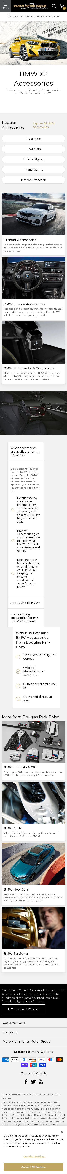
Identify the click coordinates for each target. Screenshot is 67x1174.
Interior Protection (33, 180)
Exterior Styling (33, 159)
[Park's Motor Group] (31, 6)
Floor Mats (33, 138)
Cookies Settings (34, 1156)
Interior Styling (33, 169)
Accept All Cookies (33, 1166)
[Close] (62, 1132)
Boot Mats (33, 149)
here (10, 1094)
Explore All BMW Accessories (44, 125)
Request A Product (23, 1009)
